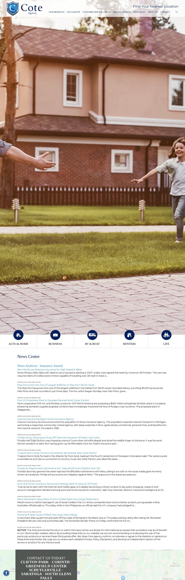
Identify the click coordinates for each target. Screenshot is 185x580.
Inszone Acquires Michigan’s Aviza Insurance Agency (45, 419)
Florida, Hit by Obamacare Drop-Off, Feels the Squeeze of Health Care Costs (58, 437)
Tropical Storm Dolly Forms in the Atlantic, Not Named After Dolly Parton (57, 453)
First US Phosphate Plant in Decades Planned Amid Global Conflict (53, 400)
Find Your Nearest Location (155, 6)
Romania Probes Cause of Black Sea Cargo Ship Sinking (47, 514)
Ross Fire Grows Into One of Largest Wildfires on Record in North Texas (55, 385)
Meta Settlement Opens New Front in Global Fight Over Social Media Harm (58, 499)
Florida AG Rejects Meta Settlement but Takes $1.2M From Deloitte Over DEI (58, 468)
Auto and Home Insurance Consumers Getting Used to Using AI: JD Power (57, 484)
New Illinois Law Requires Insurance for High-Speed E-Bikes (49, 369)
